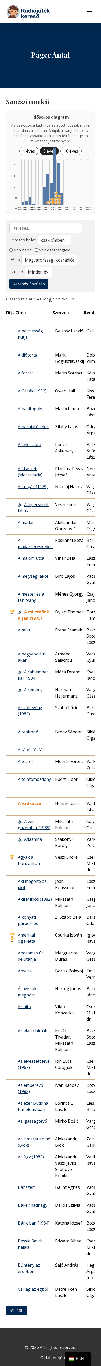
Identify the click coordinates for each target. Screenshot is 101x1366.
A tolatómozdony (34, 779)
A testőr (25, 761)
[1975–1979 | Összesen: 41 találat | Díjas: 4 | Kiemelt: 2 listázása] (54, 176)
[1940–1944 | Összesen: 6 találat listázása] (30, 201)
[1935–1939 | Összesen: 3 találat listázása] (26, 203)
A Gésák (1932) (32, 391)
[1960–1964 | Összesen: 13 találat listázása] (44, 196)
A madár (26, 522)
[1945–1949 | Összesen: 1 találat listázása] (33, 204)
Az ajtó (24, 1006)
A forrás (26, 373)
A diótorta (27, 355)
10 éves (71, 151)
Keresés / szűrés (29, 284)
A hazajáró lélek (33, 426)
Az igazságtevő (32, 1121)
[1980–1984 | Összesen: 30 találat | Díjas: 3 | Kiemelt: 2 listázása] (58, 184)
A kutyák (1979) (33, 486)
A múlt (24, 630)
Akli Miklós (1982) (35, 899)
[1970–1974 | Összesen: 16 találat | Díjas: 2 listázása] (51, 194)
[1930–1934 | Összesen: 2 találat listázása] (23, 203)
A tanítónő (28, 732)
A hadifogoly (30, 409)
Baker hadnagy (32, 1205)
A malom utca (31, 558)
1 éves (29, 151)
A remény (33, 690)
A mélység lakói (33, 576)
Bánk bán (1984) (33, 1223)
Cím (20, 313)
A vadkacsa (29, 803)
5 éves (49, 151)
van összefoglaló (54, 249)
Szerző (61, 313)
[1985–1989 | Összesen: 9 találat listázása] (61, 199)
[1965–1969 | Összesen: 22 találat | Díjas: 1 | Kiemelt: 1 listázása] (47, 189)
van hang (23, 249)
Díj (10, 313)
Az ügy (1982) (31, 1157)
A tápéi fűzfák (31, 750)
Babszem (27, 1187)
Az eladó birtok (32, 1031)
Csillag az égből (33, 1289)
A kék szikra (29, 444)
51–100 (17, 1310)
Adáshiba (33, 839)
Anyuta (25, 971)
